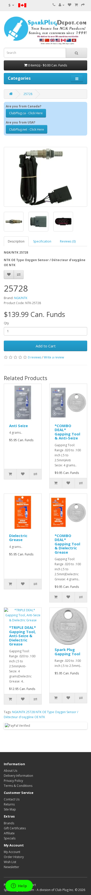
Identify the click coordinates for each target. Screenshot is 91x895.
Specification (42, 241)
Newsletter (11, 867)
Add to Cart (46, 345)
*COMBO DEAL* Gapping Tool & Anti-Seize (67, 432)
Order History (14, 857)
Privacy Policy (13, 781)
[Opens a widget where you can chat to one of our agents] (19, 886)
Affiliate (9, 833)
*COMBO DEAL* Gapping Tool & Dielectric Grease (67, 544)
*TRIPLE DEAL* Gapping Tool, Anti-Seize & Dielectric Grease (22, 635)
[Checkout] (83, 5)
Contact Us (11, 799)
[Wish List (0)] (69, 5)
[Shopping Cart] (76, 5)
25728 (28, 94)
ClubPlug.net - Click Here (26, 129)
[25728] (45, 177)
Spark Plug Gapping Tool (67, 651)
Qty (6, 323)
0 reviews (34, 357)
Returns (9, 804)
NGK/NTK (20, 298)
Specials (9, 838)
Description (16, 241)
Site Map (10, 809)
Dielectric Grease (18, 537)
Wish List (10, 862)
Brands (9, 823)
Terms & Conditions (18, 786)
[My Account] (61, 5)
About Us (10, 770)
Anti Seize (18, 425)
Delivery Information (18, 776)
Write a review (54, 357)
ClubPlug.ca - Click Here (26, 113)
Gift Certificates (15, 828)
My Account (12, 852)
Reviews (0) (68, 241)
